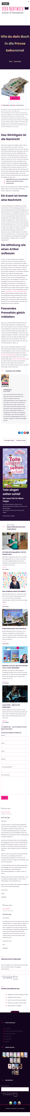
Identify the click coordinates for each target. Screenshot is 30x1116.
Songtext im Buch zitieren (14, 997)
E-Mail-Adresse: (5, 969)
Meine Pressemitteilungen (8, 355)
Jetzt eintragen (7, 978)
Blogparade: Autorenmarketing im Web (18, 994)
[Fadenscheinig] (13, 1072)
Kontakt (7, 1041)
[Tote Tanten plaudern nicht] (22, 1055)
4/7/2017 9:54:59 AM (8, 911)
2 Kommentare (19, 105)
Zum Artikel (5, 569)
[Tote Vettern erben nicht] (15, 1060)
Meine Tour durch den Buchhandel (17, 1000)
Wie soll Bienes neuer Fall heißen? (14, 591)
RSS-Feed (7, 1028)
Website (3, 759)
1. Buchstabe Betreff (6, 767)
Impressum (8, 1036)
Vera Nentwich (6, 909)
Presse (11, 105)
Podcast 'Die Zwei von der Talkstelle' (14, 1031)
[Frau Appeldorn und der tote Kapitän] (16, 1066)
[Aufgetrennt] (16, 1072)
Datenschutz (8, 1039)
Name (3, 743)
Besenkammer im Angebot (14, 1005)
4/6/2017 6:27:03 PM (6, 814)
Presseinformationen (10, 1033)
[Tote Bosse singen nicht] (15, 1055)
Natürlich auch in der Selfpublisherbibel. (16, 291)
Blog (10, 61)
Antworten (3, 897)
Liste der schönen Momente (19, 359)
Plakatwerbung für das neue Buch (14, 628)
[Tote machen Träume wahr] (11, 1055)
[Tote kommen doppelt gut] (18, 1060)
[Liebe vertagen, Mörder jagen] (7, 1055)
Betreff (3, 735)
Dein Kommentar (5, 775)
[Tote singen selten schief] (11, 1060)
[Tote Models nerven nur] (4, 1055)
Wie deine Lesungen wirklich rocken (17, 1003)
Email (3, 751)
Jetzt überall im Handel (9, 516)
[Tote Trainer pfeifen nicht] (25, 1055)
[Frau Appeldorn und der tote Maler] (9, 1066)
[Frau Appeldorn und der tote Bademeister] (13, 1066)
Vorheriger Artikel (9, 440)
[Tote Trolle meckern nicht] (18, 1055)
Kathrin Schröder (5, 812)
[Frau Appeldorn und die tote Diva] (20, 1066)
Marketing (17, 61)
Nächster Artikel (21, 440)
